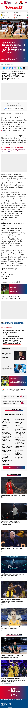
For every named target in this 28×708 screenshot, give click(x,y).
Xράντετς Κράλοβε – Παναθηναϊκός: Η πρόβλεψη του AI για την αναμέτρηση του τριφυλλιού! (7, 460)
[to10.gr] (6, 2)
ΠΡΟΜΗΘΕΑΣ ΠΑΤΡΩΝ (18, 323)
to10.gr (3, 64)
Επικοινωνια (4, 705)
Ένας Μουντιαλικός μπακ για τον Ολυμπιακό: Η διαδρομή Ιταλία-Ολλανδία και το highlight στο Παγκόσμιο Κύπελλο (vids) (7, 435)
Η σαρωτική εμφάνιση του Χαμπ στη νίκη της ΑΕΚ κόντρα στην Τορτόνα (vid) (14, 58)
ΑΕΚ (2, 130)
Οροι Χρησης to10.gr (6, 704)
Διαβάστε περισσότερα (14, 467)
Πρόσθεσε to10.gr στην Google (15, 108)
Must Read (19, 414)
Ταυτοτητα (4, 702)
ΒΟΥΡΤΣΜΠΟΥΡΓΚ (6, 323)
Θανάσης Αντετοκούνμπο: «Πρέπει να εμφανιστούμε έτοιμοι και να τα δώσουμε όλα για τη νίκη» (20, 443)
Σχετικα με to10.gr (6, 703)
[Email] (24, 68)
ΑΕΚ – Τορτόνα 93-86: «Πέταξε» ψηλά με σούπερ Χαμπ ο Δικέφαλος (13, 332)
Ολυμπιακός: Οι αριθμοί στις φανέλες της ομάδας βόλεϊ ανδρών (20, 422)
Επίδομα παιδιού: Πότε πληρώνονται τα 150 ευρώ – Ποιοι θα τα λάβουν (20, 432)
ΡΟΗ (6, 414)
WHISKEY (10, 707)
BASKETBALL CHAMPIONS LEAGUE (14, 322)
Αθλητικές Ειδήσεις (20, 401)
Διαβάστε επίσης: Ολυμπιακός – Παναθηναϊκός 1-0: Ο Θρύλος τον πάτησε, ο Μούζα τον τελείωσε (13, 150)
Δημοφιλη (12, 414)
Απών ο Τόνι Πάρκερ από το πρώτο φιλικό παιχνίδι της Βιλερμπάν (6, 422)
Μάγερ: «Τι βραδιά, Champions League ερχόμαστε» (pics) (19, 455)
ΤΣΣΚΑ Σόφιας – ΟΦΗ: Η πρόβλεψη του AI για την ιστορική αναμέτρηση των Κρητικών (7, 448)
